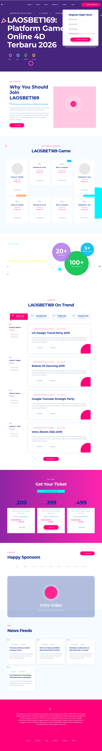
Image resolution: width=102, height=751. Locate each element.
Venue (46, 4)
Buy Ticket (18, 125)
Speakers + (55, 4)
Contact (55, 740)
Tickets (65, 740)
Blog (46, 740)
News (72, 4)
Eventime (37, 740)
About (38, 4)
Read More (53, 347)
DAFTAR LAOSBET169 (81, 39)
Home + (30, 4)
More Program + (51, 459)
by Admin (22, 644)
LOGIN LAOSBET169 (91, 4)
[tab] (19, 316)
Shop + (65, 4)
